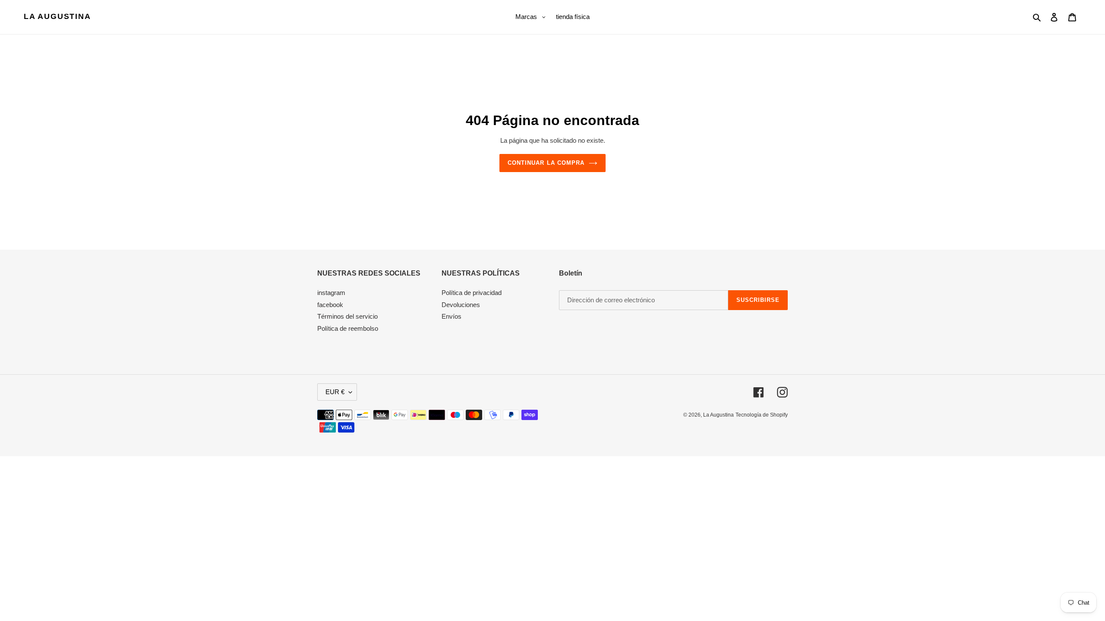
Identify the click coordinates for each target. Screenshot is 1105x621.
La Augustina (57, 16)
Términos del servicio (347, 316)
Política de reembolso (347, 328)
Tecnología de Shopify (762, 415)
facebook (330, 304)
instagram (331, 292)
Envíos (451, 316)
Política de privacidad (472, 292)
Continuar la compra (546, 163)
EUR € (334, 391)
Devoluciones (461, 304)
